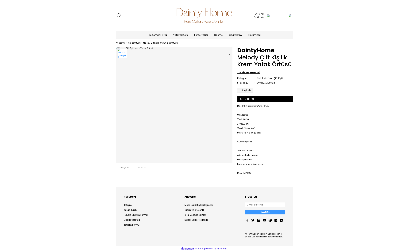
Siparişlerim (235, 35)
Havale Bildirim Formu (136, 215)
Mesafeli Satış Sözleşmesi (199, 205)
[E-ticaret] (204, 248)
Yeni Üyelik (259, 17)
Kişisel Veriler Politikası (196, 219)
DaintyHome (255, 50)
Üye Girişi (259, 13)
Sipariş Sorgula (132, 219)
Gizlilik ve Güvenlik (194, 210)
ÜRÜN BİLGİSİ (247, 99)
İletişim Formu (131, 224)
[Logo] (204, 15)
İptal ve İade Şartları (195, 215)
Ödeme (218, 35)
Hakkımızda (254, 35)
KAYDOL (265, 212)
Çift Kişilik (279, 78)
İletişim (128, 205)
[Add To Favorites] (230, 52)
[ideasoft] (187, 248)
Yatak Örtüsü (264, 78)
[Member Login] (268, 15)
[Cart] (283, 15)
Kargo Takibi (201, 35)
